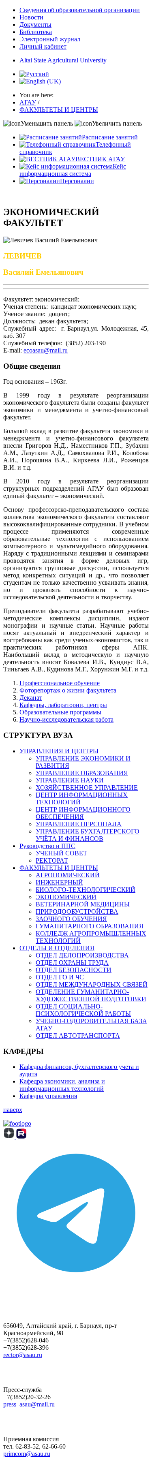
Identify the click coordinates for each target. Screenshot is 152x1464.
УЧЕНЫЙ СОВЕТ (61, 853)
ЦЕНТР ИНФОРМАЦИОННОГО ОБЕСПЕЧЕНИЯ (83, 813)
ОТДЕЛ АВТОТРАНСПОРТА (78, 1035)
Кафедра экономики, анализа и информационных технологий (62, 1085)
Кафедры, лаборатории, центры (63, 704)
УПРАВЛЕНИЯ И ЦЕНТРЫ (58, 751)
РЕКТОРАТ (52, 860)
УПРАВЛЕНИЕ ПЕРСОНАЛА (79, 824)
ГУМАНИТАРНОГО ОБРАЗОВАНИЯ (89, 926)
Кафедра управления (48, 1095)
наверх (12, 1109)
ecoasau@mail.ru (46, 350)
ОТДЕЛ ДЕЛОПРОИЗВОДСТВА (82, 955)
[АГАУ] (21, 1136)
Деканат (30, 697)
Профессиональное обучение (59, 683)
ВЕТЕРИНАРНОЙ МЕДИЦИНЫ (83, 904)
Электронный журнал (49, 39)
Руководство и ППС (47, 845)
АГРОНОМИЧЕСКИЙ (68, 875)
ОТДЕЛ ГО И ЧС (60, 977)
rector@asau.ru (22, 1354)
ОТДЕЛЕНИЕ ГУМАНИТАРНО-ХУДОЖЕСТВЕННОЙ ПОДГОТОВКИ (91, 995)
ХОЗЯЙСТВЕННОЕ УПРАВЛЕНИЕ (87, 787)
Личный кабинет (42, 46)
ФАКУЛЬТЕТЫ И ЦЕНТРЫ (58, 867)
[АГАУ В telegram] (76, 1283)
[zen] (9, 1136)
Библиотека (35, 31)
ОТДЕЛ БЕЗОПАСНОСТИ (73, 969)
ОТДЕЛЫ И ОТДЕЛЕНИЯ (56, 948)
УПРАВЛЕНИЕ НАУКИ (70, 780)
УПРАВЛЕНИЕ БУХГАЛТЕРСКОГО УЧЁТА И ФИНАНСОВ (87, 835)
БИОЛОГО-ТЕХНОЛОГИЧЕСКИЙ (85, 889)
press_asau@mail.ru (29, 1404)
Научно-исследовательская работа (66, 719)
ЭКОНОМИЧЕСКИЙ (66, 896)
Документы (35, 24)
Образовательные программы (60, 712)
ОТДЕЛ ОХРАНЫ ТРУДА (72, 962)
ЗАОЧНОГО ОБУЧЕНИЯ (71, 918)
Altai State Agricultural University (63, 60)
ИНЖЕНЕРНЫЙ (59, 882)
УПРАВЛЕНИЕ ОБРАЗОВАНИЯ (82, 772)
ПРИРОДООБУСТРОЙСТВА (77, 911)
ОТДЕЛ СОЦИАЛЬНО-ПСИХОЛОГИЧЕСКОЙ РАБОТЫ (83, 1010)
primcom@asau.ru (26, 1453)
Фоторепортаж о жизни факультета (67, 690)
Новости (31, 17)
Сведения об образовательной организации (79, 9)
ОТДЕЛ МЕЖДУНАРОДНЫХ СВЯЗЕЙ (92, 984)
